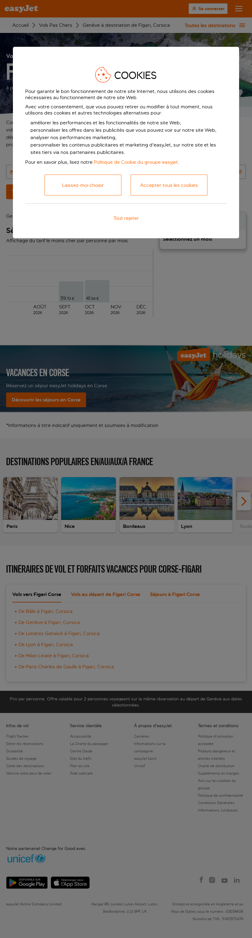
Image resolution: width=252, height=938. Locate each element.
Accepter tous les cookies (169, 185)
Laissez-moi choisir (83, 185)
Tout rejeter (126, 218)
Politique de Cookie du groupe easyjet (136, 162)
